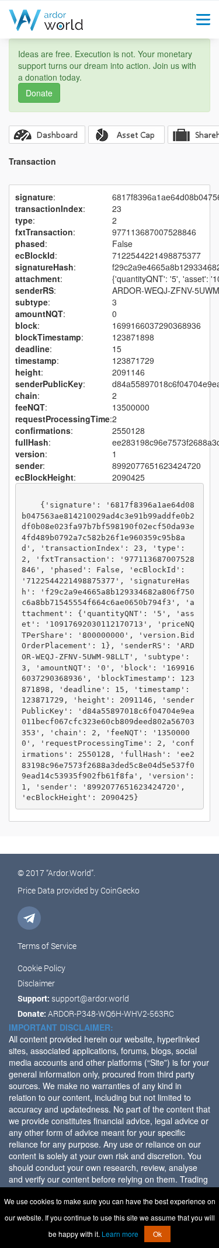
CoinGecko (120, 890)
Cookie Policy (41, 968)
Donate (39, 93)
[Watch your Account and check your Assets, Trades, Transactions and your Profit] (47, 135)
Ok (157, 1234)
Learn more (120, 1234)
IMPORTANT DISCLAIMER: (61, 1027)
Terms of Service (47, 945)
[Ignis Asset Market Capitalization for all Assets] (126, 135)
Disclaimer (36, 983)
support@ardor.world (90, 998)
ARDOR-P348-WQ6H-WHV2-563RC (111, 1013)
